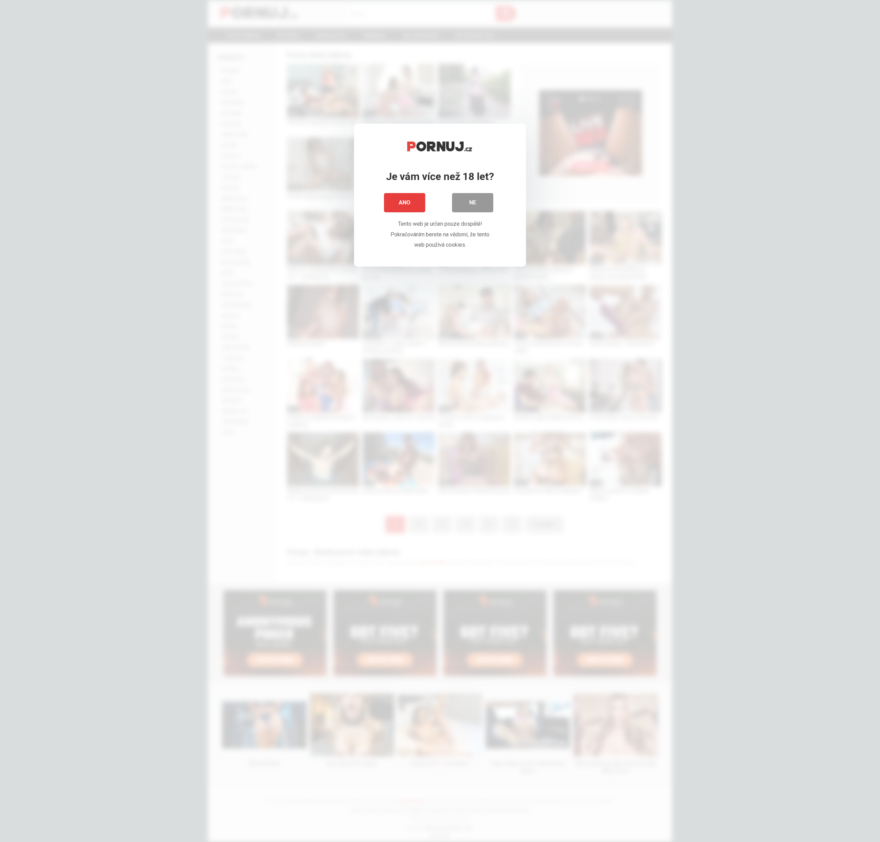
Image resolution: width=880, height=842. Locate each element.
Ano (404, 202)
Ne (472, 202)
